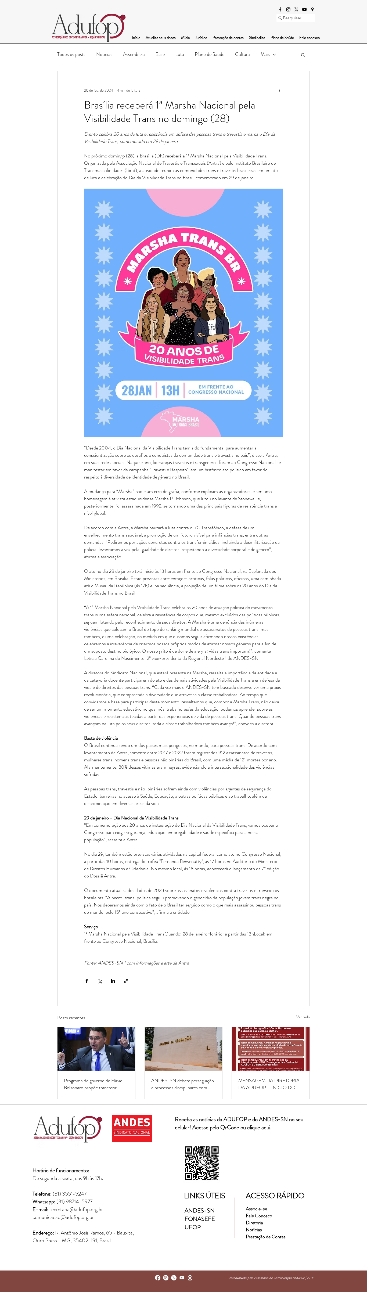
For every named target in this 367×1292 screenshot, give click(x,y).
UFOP (193, 1227)
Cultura (242, 54)
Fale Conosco (259, 1215)
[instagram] (288, 9)
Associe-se (256, 1208)
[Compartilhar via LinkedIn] (113, 981)
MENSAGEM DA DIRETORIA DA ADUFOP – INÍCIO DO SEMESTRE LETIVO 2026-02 (269, 1084)
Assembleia (134, 54)
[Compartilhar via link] (126, 981)
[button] (302, 54)
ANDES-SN (200, 1210)
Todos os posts (71, 54)
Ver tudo (303, 1017)
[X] (296, 9)
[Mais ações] (279, 90)
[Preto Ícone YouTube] (304, 9)
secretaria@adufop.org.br (76, 1209)
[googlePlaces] (312, 9)
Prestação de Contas (266, 1236)
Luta (179, 54)
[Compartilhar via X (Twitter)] (99, 981)
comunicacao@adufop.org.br (63, 1217)
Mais (265, 54)
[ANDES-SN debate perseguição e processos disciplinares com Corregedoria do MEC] (183, 1049)
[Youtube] (182, 1277)
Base (160, 54)
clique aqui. (259, 1127)
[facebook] (280, 9)
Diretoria (255, 1222)
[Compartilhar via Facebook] (86, 981)
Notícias (104, 54)
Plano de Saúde (209, 54)
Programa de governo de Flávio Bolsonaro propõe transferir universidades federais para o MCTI (93, 1084)
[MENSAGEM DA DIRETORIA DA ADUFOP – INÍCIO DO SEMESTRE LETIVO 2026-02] (271, 1049)
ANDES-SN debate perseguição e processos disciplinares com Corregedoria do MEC (182, 1084)
